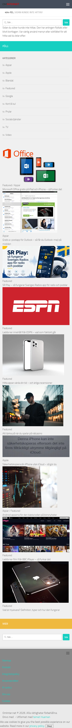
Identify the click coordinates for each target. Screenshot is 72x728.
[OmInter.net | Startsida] (13, 4)
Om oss (6, 694)
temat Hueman (41, 717)
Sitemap (6, 660)
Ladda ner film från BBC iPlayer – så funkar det (27, 559)
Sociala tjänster (13, 119)
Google (9, 96)
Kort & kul (11, 103)
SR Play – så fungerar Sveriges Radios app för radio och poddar (35, 285)
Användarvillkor (10, 680)
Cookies (6, 701)
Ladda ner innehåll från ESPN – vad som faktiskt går (29, 332)
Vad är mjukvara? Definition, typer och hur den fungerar (31, 609)
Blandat (9, 80)
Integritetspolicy (10, 674)
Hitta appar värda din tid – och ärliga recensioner (27, 382)
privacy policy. (40, 725)
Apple (9, 72)
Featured (10, 88)
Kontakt (6, 667)
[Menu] (68, 4)
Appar (9, 65)
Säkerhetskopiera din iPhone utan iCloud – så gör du (30, 464)
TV (7, 127)
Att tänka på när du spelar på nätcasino (22, 433)
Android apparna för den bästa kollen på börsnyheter (30, 514)
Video (9, 134)
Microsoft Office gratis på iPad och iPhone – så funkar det (32, 189)
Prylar (9, 111)
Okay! (49, 726)
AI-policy (7, 687)
